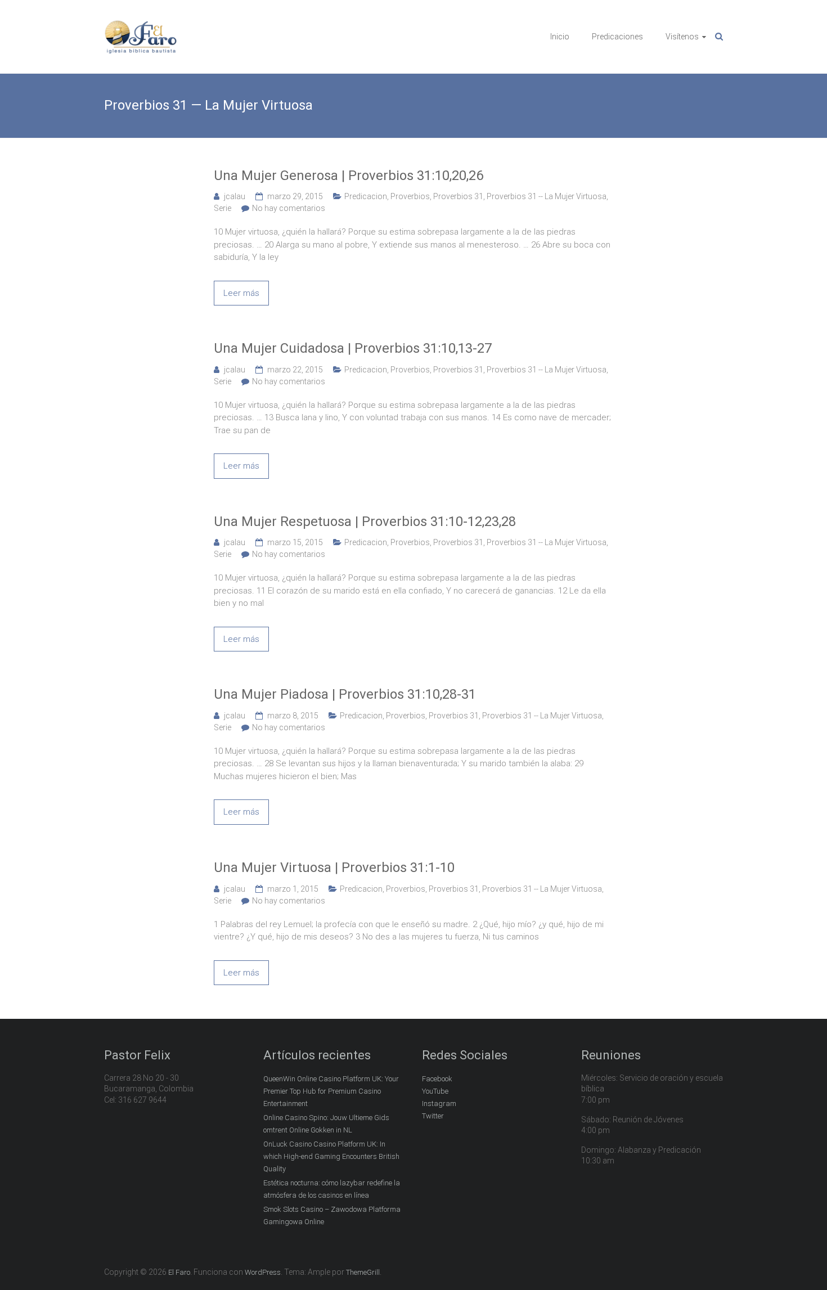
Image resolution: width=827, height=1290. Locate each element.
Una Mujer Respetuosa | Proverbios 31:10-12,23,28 (365, 521)
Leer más (241, 293)
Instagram (439, 1103)
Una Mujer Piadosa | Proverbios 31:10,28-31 (345, 694)
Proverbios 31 (458, 196)
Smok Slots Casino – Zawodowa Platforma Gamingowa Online (332, 1215)
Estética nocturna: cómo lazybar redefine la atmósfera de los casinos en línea (331, 1189)
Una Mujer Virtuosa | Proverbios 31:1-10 (334, 867)
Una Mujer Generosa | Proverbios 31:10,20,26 (348, 175)
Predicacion (365, 196)
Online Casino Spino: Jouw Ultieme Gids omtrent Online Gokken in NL (326, 1123)
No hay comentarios (288, 208)
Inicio (559, 36)
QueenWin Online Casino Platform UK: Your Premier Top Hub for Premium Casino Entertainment (331, 1091)
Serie (222, 208)
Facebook (437, 1079)
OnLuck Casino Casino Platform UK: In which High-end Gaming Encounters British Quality (331, 1156)
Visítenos (682, 36)
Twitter (433, 1116)
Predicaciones (617, 36)
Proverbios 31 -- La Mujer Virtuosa (546, 196)
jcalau (234, 196)
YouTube (435, 1091)
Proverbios (410, 196)
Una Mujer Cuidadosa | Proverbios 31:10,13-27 (353, 348)
